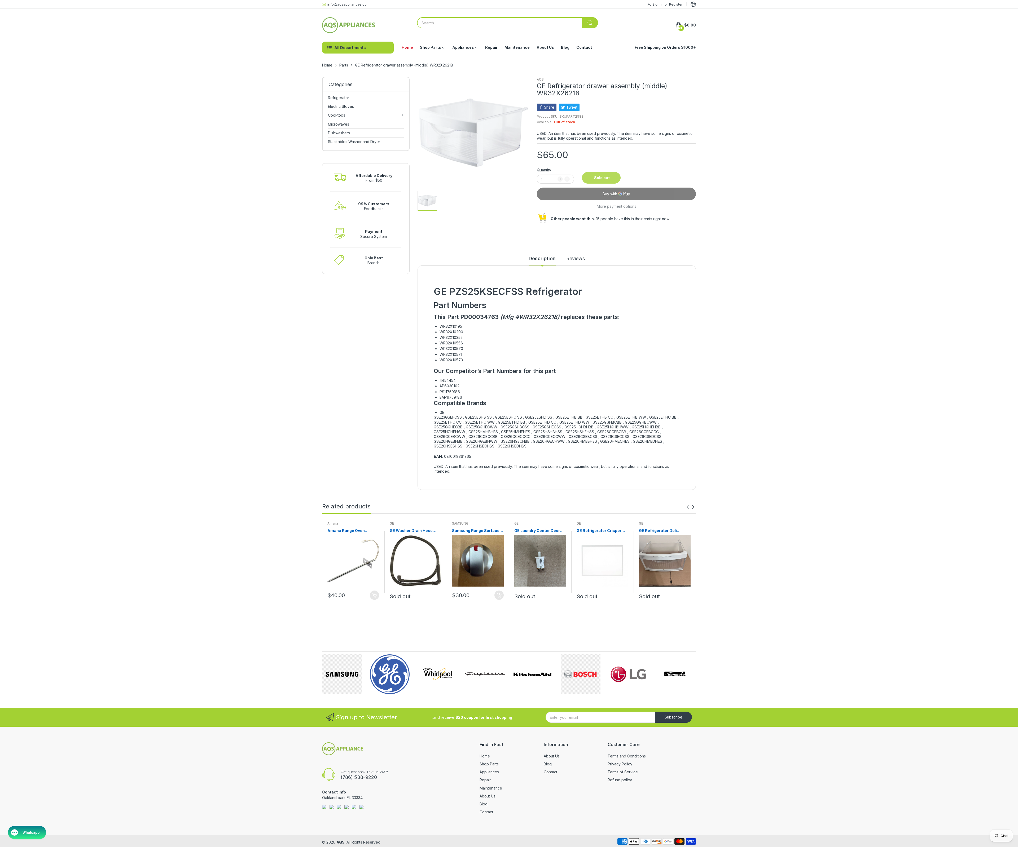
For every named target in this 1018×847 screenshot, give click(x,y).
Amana (332, 523)
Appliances (489, 772)
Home (485, 756)
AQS (540, 79)
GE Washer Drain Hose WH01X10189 (411, 530)
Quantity (544, 170)
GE (392, 523)
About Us (487, 796)
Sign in (658, 4)
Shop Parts (489, 764)
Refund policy (620, 780)
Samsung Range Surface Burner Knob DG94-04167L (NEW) (477, 530)
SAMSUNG (460, 523)
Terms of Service (623, 772)
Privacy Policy (620, 764)
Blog (484, 804)
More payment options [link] (616, 206)
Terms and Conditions (627, 756)
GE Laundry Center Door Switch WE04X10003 (537, 530)
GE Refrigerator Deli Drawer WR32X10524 (659, 530)
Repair (485, 780)
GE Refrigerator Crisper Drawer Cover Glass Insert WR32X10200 (602, 530)
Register (676, 4)
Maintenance (491, 788)
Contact (486, 812)
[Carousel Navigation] (690, 507)
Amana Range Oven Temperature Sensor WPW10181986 (347, 530)
